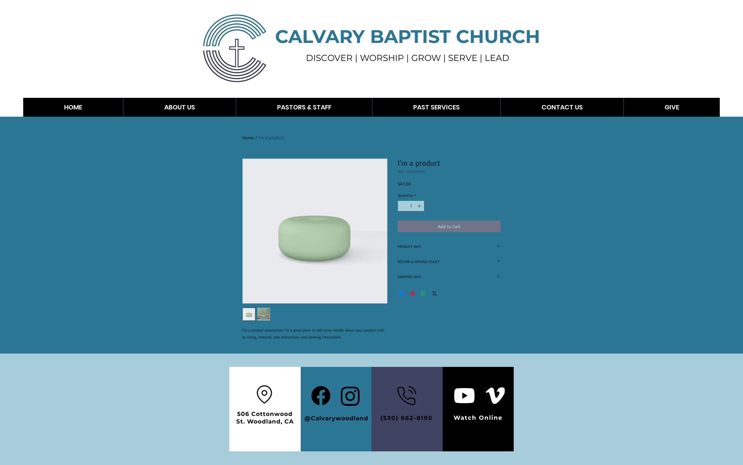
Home (248, 137)
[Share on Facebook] (401, 293)
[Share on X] (434, 293)
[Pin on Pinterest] (412, 293)
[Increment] (419, 206)
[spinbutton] (411, 206)
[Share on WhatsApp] (423, 293)
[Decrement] (402, 206)
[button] (436, 107)
